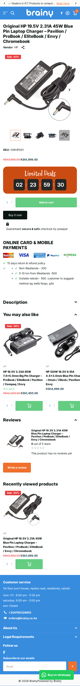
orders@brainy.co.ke (23, 618)
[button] (4, 3)
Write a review (17, 467)
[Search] (12, 13)
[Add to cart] (29, 406)
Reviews (12, 419)
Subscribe (72, 666)
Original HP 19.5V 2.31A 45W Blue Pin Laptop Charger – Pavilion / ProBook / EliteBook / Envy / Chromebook (23, 545)
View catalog (5, 13)
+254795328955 (20, 612)
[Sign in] (67, 13)
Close (40, 628)
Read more (63, 3)
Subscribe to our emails (19, 658)
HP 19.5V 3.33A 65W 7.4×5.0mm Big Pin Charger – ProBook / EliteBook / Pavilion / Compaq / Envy (23, 378)
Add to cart (46, 202)
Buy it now (15, 215)
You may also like (21, 314)
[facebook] (4, 652)
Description (15, 302)
